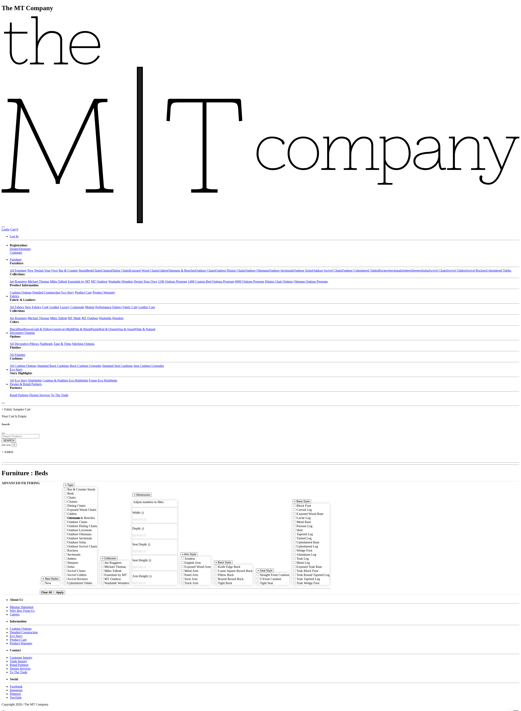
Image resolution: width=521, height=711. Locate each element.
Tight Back (225, 583)
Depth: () (138, 528)
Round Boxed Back (231, 579)
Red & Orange (108, 329)
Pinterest (15, 694)
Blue (20, 329)
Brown (27, 329)
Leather (54, 307)
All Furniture (18, 270)
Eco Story (67, 292)
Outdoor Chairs (205, 270)
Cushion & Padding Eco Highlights (65, 380)
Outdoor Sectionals (281, 270)
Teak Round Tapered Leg (313, 575)
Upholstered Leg (307, 546)
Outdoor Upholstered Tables (360, 270)
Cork (45, 307)
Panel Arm (191, 575)
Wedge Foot (304, 550)
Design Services (39, 395)
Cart (14, 229)
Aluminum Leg (306, 554)
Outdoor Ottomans (257, 270)
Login (5, 229)
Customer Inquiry (21, 657)
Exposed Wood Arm (197, 566)
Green (56, 329)
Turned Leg (304, 538)
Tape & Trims (62, 344)
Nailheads (46, 344)
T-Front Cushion (270, 579)
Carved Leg (304, 509)
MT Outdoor (99, 281)
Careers (15, 614)
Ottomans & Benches (181, 270)
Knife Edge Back (229, 566)
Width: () (138, 512)
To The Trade (59, 395)
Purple (95, 329)
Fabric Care (130, 307)
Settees (406, 270)
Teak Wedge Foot (308, 583)
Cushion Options (21, 292)
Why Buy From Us (22, 610)
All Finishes (17, 355)
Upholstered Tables (498, 270)
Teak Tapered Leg (308, 579)
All (12, 344)
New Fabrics (33, 307)
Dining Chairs (120, 270)
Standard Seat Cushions (117, 366)
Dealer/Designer (20, 249)
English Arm (192, 562)
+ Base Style (302, 501)
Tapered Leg (305, 534)
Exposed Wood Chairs (143, 270)
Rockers (383, 270)
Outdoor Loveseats (79, 530)
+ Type (69, 485)
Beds (89, 270)
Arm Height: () (141, 576)
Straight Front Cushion (274, 575)
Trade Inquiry (18, 661)
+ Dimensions (142, 494)
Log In (14, 236)
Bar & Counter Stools (72, 270)
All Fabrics (17, 307)
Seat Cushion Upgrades (149, 366)
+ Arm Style (189, 554)
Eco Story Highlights (28, 380)
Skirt (300, 530)
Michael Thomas (38, 281)
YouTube (16, 697)
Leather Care (146, 307)
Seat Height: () (141, 560)
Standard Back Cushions (53, 366)
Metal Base (304, 522)
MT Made (74, 318)
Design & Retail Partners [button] (26, 384)
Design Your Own (46, 270)
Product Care (83, 292)
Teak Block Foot (307, 571)
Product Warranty (104, 292)
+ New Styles (50, 578)
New (30, 270)
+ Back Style (223, 562)
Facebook (16, 686)
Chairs (97, 270)
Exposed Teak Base (309, 566)
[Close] (3, 403)
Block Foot (304, 505)
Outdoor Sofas (302, 270)
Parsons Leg (304, 526)
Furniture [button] (16, 259)
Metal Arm (191, 571)
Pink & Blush (82, 329)
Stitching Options (83, 344)
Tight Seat (266, 583)
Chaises (106, 270)
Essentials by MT (79, 281)
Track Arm (191, 583)
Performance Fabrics (108, 307)
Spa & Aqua (126, 329)
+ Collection (109, 558)
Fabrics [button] (14, 296)
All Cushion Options (23, 366)
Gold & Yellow (42, 329)
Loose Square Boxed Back (235, 571)
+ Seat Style (264, 570)
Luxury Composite (72, 307)
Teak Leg (303, 558)
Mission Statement (21, 607)
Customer (16, 252)
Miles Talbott (58, 281)
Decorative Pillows (27, 344)
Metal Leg (303, 562)
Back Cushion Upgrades (85, 366)
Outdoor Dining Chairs (230, 270)
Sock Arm (190, 579)
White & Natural (144, 329)
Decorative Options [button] (22, 333)
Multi (69, 329)
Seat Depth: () (141, 544)
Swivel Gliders (456, 270)
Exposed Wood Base (310, 514)
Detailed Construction (46, 292)
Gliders (163, 270)
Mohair (89, 307)
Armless (189, 558)
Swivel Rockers (476, 270)
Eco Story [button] (16, 369)
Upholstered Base (308, 542)
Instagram (16, 690)
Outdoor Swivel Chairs (327, 270)
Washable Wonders (120, 281)
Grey (63, 329)
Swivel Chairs (438, 270)
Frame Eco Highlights (103, 380)
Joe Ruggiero (18, 281)
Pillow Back (226, 575)
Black (13, 329)
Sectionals (395, 270)
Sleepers (416, 270)
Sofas (425, 270)
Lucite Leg (304, 518)
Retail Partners (19, 395)
